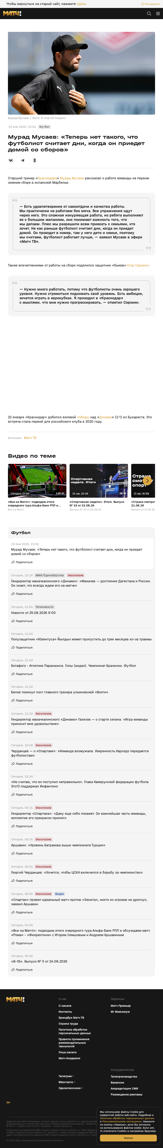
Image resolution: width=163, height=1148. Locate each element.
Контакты (65, 1011)
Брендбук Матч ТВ (71, 1017)
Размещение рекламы (126, 1094)
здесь (81, 4)
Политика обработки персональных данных (75, 1031)
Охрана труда (68, 1023)
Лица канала (68, 1052)
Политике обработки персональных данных (127, 1118)
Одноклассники (70, 1088)
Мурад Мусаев (72, 178)
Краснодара (47, 178)
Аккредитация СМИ (124, 1088)
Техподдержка (152, 4)
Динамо (105, 417)
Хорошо (128, 1138)
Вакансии (117, 1082)
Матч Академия (69, 1058)
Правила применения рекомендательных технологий (74, 1042)
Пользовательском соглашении (122, 1121)
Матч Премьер (121, 1006)
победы (83, 417)
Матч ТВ (30, 438)
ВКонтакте (66, 1082)
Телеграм (65, 1076)
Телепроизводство (124, 1076)
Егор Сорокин (138, 265)
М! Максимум (120, 1011)
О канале (65, 1006)
